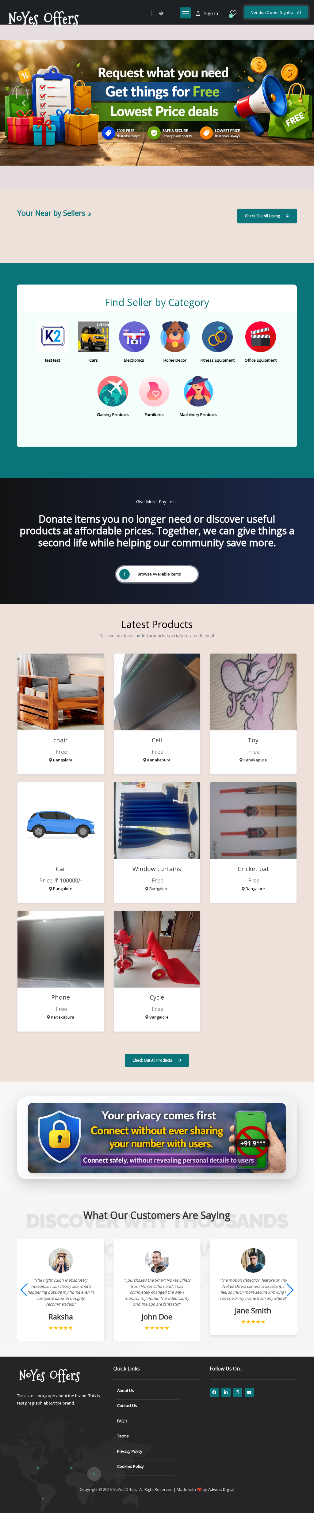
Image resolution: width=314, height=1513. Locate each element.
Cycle (157, 997)
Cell (157, 740)
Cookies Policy (130, 1466)
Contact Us (127, 1405)
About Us (125, 1390)
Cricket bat (253, 869)
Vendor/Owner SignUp (272, 12)
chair (60, 740)
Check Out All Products (152, 1060)
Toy (253, 740)
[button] (23, 103)
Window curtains (156, 869)
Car (61, 869)
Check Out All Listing (262, 215)
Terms (123, 1436)
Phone (60, 997)
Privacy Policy (129, 1451)
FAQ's (122, 1421)
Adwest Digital (221, 1489)
